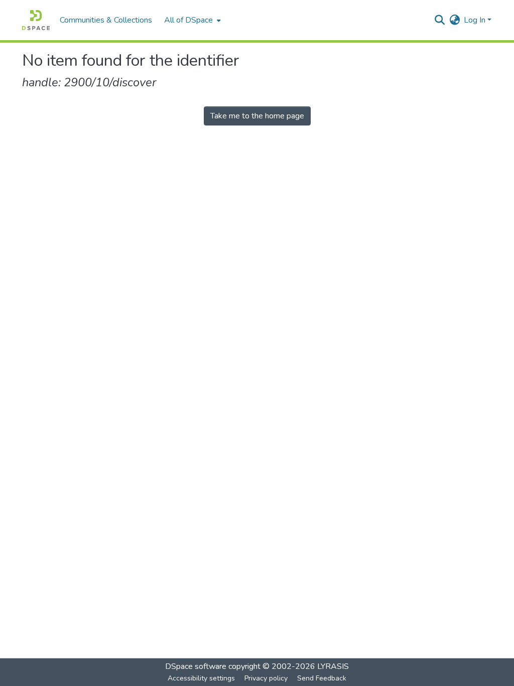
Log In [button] (475, 20)
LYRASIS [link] (333, 666)
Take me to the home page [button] (257, 115)
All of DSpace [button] (188, 20)
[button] (36, 20)
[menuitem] (191, 20)
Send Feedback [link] (321, 678)
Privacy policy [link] (266, 678)
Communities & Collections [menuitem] (106, 20)
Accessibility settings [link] (201, 678)
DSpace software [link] (195, 666)
